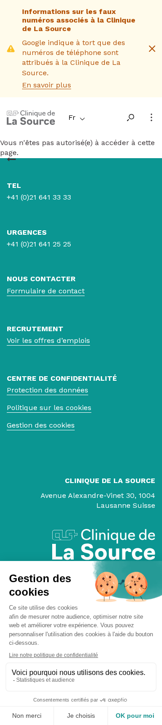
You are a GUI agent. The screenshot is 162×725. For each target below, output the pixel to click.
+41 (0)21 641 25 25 (39, 244)
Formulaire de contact (46, 291)
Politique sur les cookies (49, 407)
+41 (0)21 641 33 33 (39, 197)
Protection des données (47, 390)
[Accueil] (31, 122)
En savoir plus (46, 85)
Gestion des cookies (41, 425)
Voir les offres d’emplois (48, 340)
